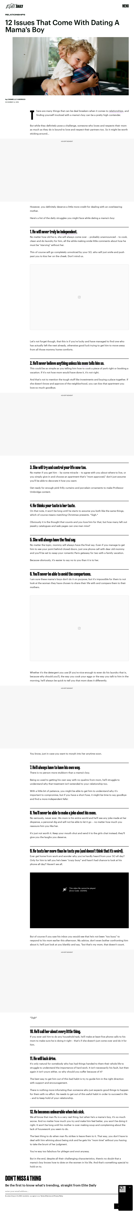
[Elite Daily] (14, 6)
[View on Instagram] (79, 297)
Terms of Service (46, 1196)
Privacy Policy (58, 1196)
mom (85, 363)
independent (68, 231)
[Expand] (121, 1187)
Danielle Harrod (16, 99)
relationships (116, 110)
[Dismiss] (130, 1187)
